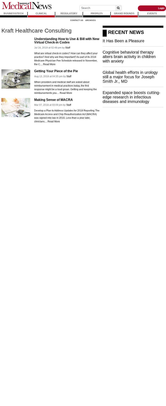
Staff (67, 47)
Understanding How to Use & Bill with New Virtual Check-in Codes (66, 40)
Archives (90, 20)
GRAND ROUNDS (124, 13)
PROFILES (97, 13)
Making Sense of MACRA (53, 100)
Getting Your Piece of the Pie (56, 71)
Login (161, 8)
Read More (49, 64)
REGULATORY (69, 13)
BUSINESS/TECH (13, 13)
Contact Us (76, 20)
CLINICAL (41, 13)
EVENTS (152, 13)
